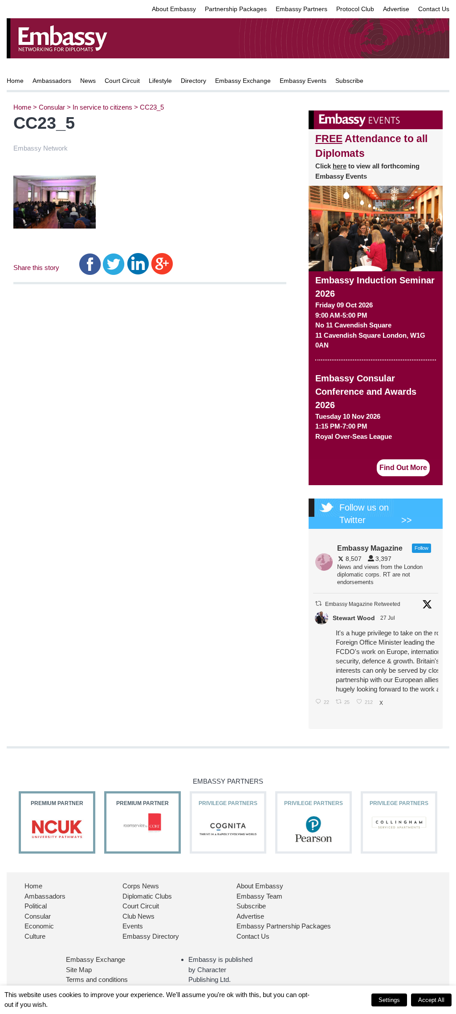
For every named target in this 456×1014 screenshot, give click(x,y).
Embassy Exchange (243, 80)
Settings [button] (389, 1000)
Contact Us (433, 8)
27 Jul (388, 618)
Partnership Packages (236, 8)
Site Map (79, 969)
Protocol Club (355, 8)
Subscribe (349, 80)
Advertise (396, 8)
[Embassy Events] (375, 119)
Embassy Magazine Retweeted (362, 604)
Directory (193, 80)
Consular (52, 107)
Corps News (140, 886)
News (88, 80)
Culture (34, 936)
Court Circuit (122, 80)
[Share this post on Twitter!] (114, 263)
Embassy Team (259, 896)
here (339, 166)
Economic (39, 926)
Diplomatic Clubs (147, 896)
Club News (138, 916)
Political (35, 906)
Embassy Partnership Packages (283, 926)
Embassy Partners (301, 8)
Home (15, 80)
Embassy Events (303, 80)
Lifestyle (160, 80)
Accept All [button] (431, 1000)
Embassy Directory (150, 936)
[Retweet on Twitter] (318, 603)
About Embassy (174, 8)
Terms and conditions (97, 979)
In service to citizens (102, 107)
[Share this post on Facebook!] (90, 263)
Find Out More (403, 467)
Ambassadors (52, 80)
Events (132, 926)
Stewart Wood (354, 617)
